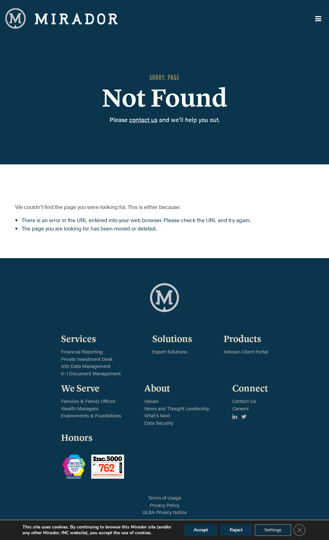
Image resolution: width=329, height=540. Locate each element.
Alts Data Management (86, 365)
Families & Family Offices (88, 400)
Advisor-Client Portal (246, 351)
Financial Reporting (82, 351)
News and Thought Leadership (176, 408)
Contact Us (244, 400)
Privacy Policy (164, 504)
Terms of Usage (164, 497)
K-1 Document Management (91, 373)
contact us (143, 119)
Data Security (158, 422)
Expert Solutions (169, 351)
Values (151, 400)
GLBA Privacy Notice (164, 512)
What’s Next (157, 415)
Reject (236, 530)
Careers (240, 408)
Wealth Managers (79, 408)
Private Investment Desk (87, 358)
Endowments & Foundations (91, 415)
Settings (272, 530)
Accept (201, 530)
